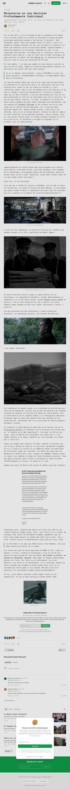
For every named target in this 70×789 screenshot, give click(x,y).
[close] (51, 720)
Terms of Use (43, 750)
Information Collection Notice (34, 752)
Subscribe (35, 746)
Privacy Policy (47, 752)
